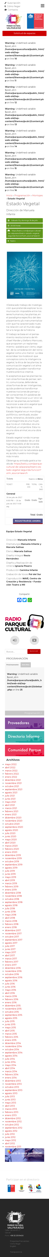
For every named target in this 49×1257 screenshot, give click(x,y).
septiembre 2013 (13, 1090)
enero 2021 (11, 814)
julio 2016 (10, 983)
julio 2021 (10, 795)
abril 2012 (10, 1143)
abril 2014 (10, 1068)
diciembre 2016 (13, 968)
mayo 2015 (10, 1027)
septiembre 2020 (14, 827)
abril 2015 (10, 1030)
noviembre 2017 (13, 933)
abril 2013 (10, 1106)
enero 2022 (11, 777)
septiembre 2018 (13, 902)
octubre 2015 (12, 1012)
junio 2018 (10, 911)
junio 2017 (10, 949)
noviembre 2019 (13, 858)
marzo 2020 (11, 846)
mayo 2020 (11, 839)
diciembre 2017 (13, 930)
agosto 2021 (11, 792)
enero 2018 (11, 927)
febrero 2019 (11, 886)
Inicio (9, 195)
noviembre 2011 (13, 1146)
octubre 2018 (12, 899)
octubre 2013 (12, 1087)
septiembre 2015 (13, 1015)
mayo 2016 (10, 990)
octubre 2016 (12, 974)
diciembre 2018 (13, 893)
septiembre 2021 (13, 789)
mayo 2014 (10, 1065)
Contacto (13, 9)
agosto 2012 (11, 1131)
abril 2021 (10, 805)
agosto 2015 (11, 1018)
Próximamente (12, 665)
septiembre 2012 (13, 1128)
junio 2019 (10, 874)
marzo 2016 (11, 996)
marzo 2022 (11, 770)
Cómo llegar (13, 6)
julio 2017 (10, 946)
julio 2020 (10, 833)
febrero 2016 (11, 999)
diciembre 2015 (13, 1005)
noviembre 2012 (13, 1121)
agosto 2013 (11, 1093)
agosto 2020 (11, 830)
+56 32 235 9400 (17, 1236)
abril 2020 (10, 842)
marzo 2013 (11, 1109)
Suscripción (13, 3)
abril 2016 (10, 993)
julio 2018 (10, 908)
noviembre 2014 (13, 1046)
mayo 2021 (10, 802)
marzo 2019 (11, 883)
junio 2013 (10, 1099)
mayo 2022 (11, 764)
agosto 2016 (11, 980)
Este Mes (25, 665)
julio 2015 (10, 1021)
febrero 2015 (11, 1037)
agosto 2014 (11, 1056)
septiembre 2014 (13, 1052)
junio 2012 (10, 1137)
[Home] (24, 21)
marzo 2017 (11, 958)
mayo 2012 (10, 1140)
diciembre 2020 (13, 817)
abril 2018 (10, 918)
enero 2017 (11, 965)
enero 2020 (11, 852)
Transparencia (16, 1252)
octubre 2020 (12, 824)
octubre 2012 (12, 1124)
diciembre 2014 (13, 1043)
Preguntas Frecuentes (19, 1241)
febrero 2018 (11, 924)
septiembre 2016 (13, 977)
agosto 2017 (11, 943)
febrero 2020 (12, 849)
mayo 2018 (10, 915)
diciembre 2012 (13, 1118)
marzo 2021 (11, 808)
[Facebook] (19, 600)
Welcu (40, 479)
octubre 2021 (12, 786)
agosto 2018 (11, 905)
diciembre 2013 (13, 1081)
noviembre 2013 (13, 1084)
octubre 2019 (12, 861)
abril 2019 (10, 880)
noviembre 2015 (13, 1009)
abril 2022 (10, 767)
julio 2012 (10, 1134)
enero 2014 (11, 1077)
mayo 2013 (10, 1103)
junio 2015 (10, 1024)
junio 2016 (10, 987)
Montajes (37, 195)
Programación (22, 195)
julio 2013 (10, 1096)
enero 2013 (11, 1115)
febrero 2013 (11, 1112)
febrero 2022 (12, 774)
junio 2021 (10, 799)
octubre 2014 (12, 1049)
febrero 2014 (11, 1074)
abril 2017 (10, 955)
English (13, 1246)
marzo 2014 (11, 1071)
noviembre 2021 (13, 783)
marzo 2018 (11, 921)
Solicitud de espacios (24, 33)
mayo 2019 (10, 877)
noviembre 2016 (13, 971)
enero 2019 (11, 889)
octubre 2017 (12, 936)
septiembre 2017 (13, 940)
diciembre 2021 (13, 780)
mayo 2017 (10, 952)
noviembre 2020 (13, 821)
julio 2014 (10, 1059)
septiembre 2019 (13, 864)
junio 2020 (10, 836)
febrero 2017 (11, 962)
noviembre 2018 (13, 896)
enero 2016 (10, 1002)
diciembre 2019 (13, 855)
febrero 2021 (11, 811)
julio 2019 (10, 871)
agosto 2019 (11, 868)
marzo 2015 (11, 1034)
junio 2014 (10, 1062)
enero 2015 (10, 1040)
